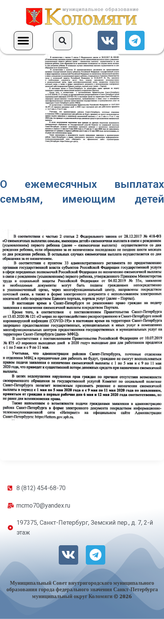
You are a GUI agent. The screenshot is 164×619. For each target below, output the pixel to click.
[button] (23, 40)
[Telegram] (135, 40)
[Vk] (107, 40)
